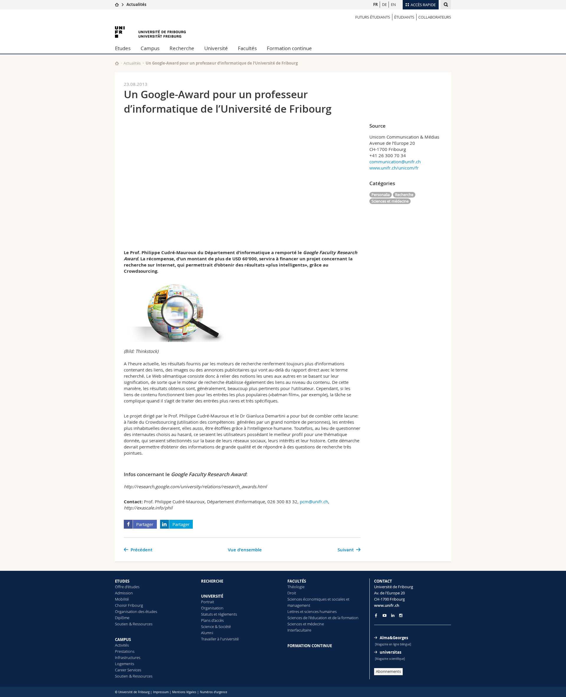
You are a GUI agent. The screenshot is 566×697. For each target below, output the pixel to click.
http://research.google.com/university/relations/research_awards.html (195, 486)
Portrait (207, 601)
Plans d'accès (212, 620)
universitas (390, 652)
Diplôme (122, 617)
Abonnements (388, 671)
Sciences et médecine (390, 201)
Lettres (293, 611)
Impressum (161, 692)
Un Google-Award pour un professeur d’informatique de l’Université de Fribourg (222, 63)
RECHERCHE (212, 581)
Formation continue (289, 48)
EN (393, 4)
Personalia (380, 194)
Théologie (296, 586)
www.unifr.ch (386, 605)
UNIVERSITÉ (212, 596)
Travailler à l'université (220, 639)
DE (384, 4)
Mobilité (122, 599)
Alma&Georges (394, 637)
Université (216, 48)
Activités (122, 645)
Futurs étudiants (372, 17)
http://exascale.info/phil (148, 508)
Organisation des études (136, 611)
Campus (150, 48)
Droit (291, 593)
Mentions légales (184, 692)
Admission (124, 593)
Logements (124, 663)
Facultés (247, 48)
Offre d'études (127, 586)
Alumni (207, 632)
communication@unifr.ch (395, 162)
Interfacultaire (299, 630)
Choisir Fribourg (129, 605)
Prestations (124, 651)
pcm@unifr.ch (314, 501)
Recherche (182, 48)
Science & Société (216, 626)
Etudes (123, 48)
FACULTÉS (296, 581)
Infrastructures (127, 657)
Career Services (128, 670)
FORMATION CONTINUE (309, 645)
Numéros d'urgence (213, 692)
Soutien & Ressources (133, 624)
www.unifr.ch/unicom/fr (394, 168)
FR (375, 4)
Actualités (136, 4)
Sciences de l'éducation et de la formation (322, 617)
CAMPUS (123, 639)
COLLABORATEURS (434, 17)
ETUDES (122, 581)
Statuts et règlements (219, 614)
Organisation (212, 608)
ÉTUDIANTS (404, 17)
